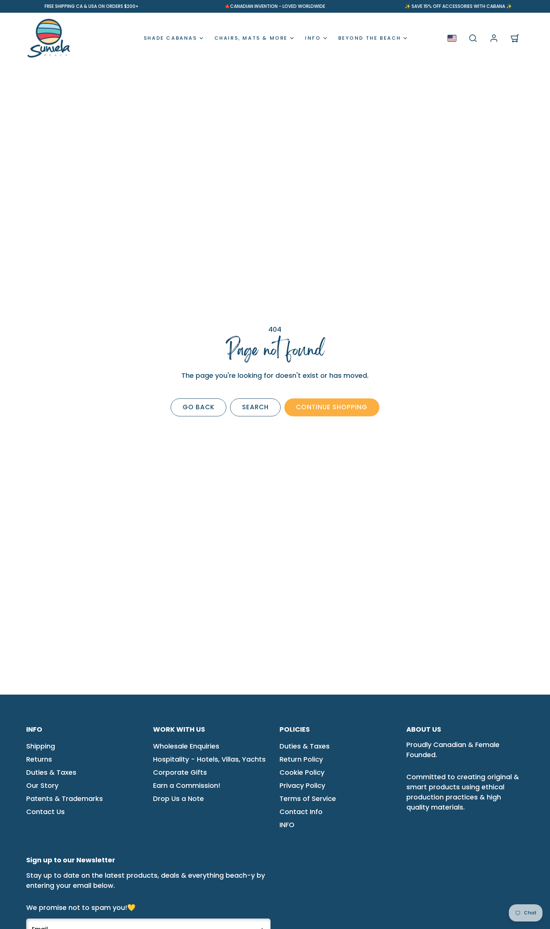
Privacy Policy (302, 785)
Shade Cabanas (170, 38)
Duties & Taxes (51, 772)
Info (313, 38)
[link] (494, 38)
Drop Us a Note (178, 798)
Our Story (42, 785)
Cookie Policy (301, 772)
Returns (39, 759)
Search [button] (255, 407)
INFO (286, 824)
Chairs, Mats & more (251, 38)
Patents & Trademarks (64, 798)
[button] (473, 38)
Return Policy (301, 759)
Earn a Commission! (186, 785)
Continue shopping (331, 407)
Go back (199, 407)
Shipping (40, 746)
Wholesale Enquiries (186, 746)
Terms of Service (307, 798)
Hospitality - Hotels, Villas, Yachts (209, 759)
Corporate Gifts (180, 772)
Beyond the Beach (369, 38)
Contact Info (301, 811)
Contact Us (45, 811)
